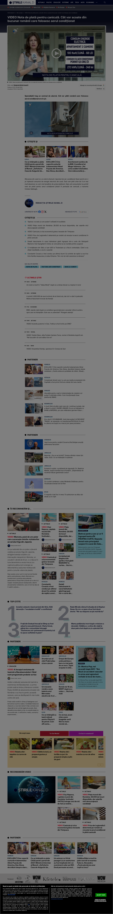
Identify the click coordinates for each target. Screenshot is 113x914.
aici (29, 904)
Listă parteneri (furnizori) (57, 899)
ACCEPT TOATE (101, 895)
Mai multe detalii (11, 894)
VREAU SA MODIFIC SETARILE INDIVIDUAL (100, 900)
